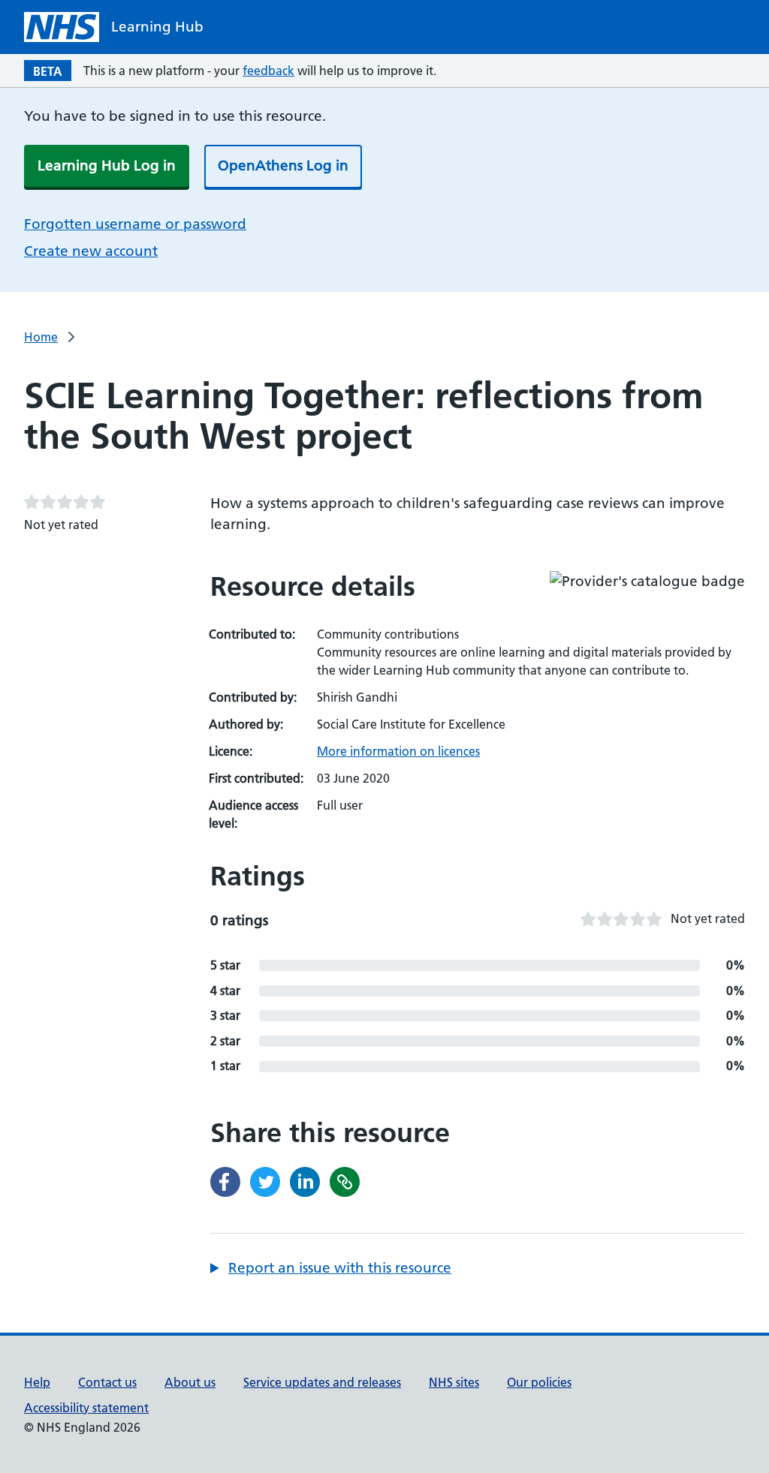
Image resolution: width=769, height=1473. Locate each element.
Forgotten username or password (135, 224)
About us (190, 1382)
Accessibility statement (86, 1407)
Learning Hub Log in (107, 165)
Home (41, 336)
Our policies (539, 1382)
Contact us (107, 1382)
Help (37, 1382)
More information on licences (398, 751)
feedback (268, 70)
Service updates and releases (322, 1382)
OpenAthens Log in (283, 165)
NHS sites (454, 1382)
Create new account (91, 251)
